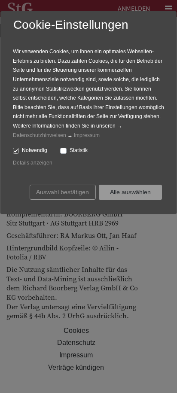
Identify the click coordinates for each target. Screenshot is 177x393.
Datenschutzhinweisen (39, 135)
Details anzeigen (32, 162)
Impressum (87, 135)
